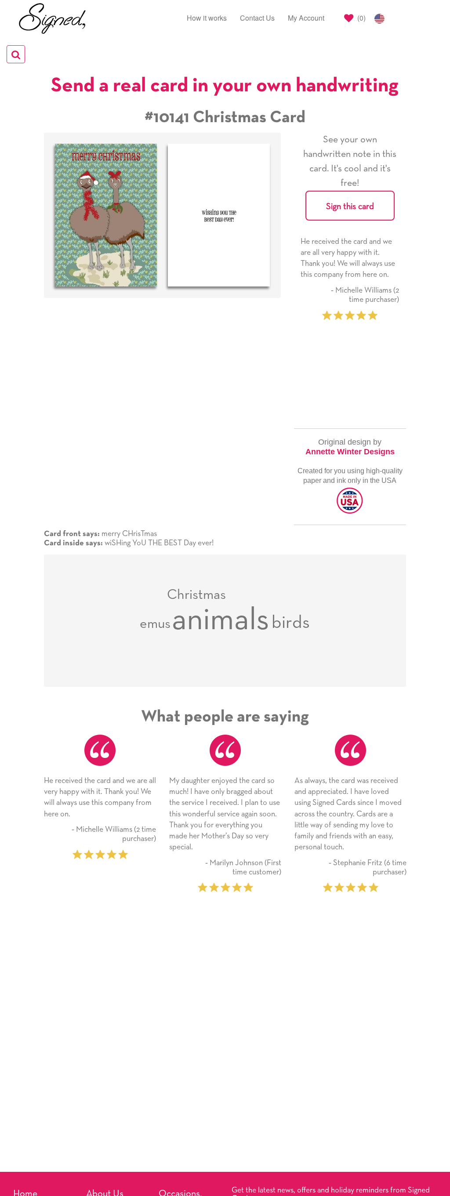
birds (291, 623)
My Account (306, 18)
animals (220, 620)
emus (155, 624)
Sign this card (350, 206)
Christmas (196, 595)
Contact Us (257, 18)
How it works (207, 18)
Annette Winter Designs (350, 451)
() (361, 18)
